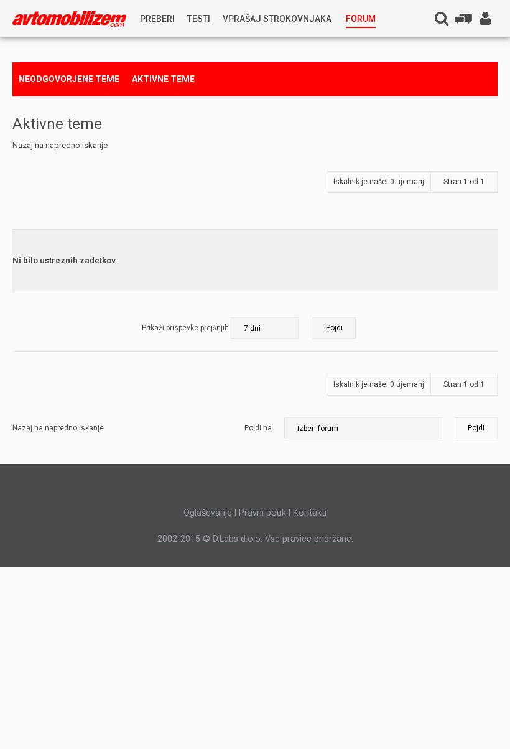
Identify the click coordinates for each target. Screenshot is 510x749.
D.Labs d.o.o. (237, 539)
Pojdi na (258, 428)
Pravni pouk (262, 513)
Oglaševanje (207, 513)
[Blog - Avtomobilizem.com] (69, 19)
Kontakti (310, 513)
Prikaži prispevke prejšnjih (186, 327)
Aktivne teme (163, 79)
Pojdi (476, 428)
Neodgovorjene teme (69, 79)
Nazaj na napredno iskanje (60, 145)
